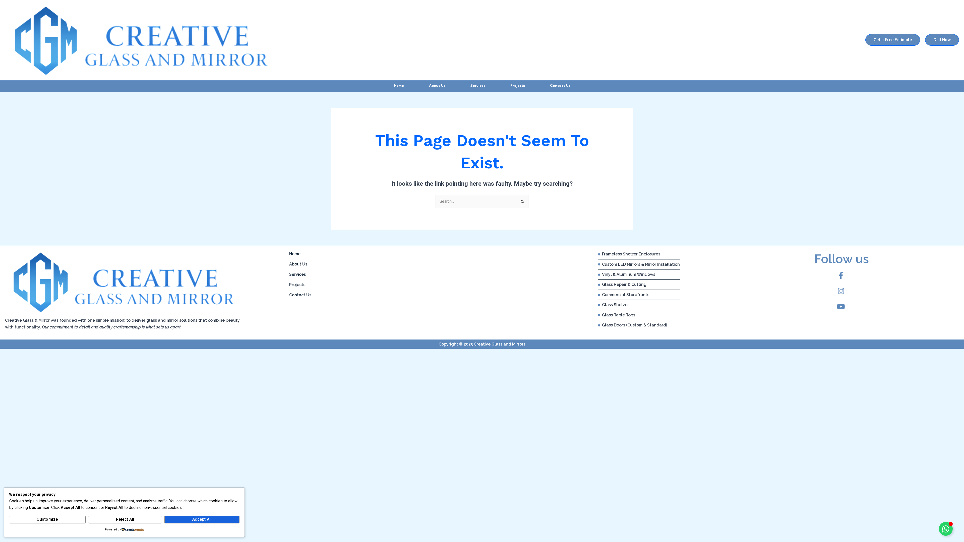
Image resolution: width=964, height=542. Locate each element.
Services (477, 86)
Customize (47, 519)
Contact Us (560, 86)
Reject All (125, 519)
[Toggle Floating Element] (946, 529)
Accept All (202, 519)
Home (399, 86)
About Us (437, 86)
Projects (517, 86)
